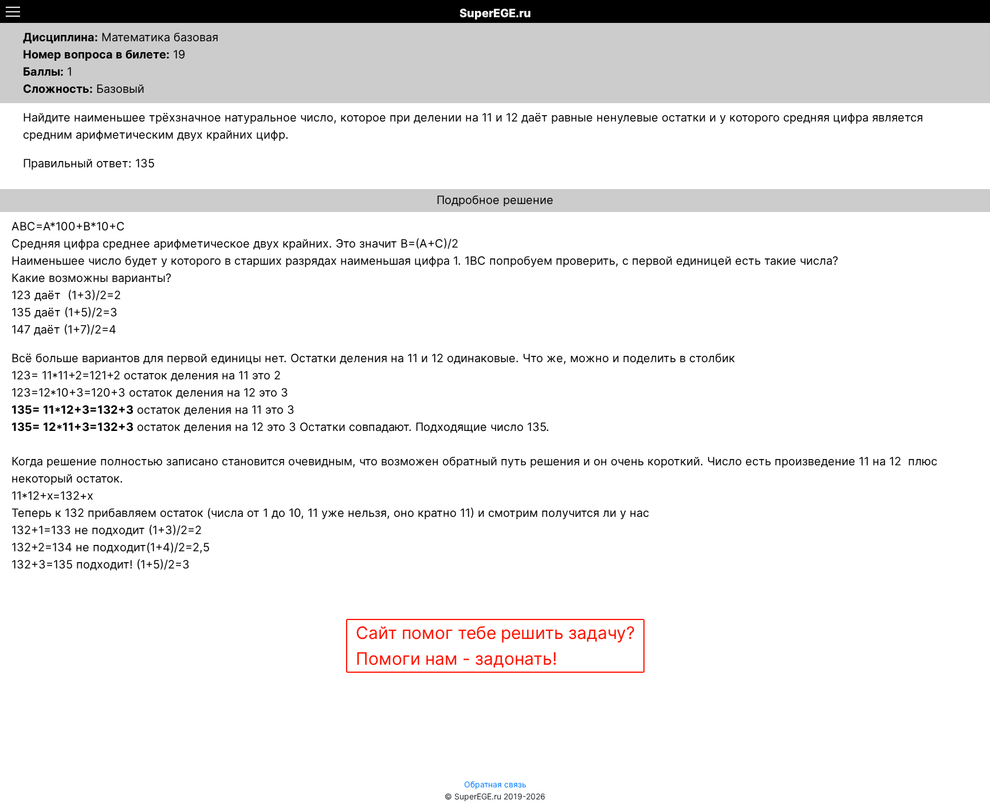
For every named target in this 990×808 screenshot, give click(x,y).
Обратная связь (495, 784)
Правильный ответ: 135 (89, 163)
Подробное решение (495, 200)
